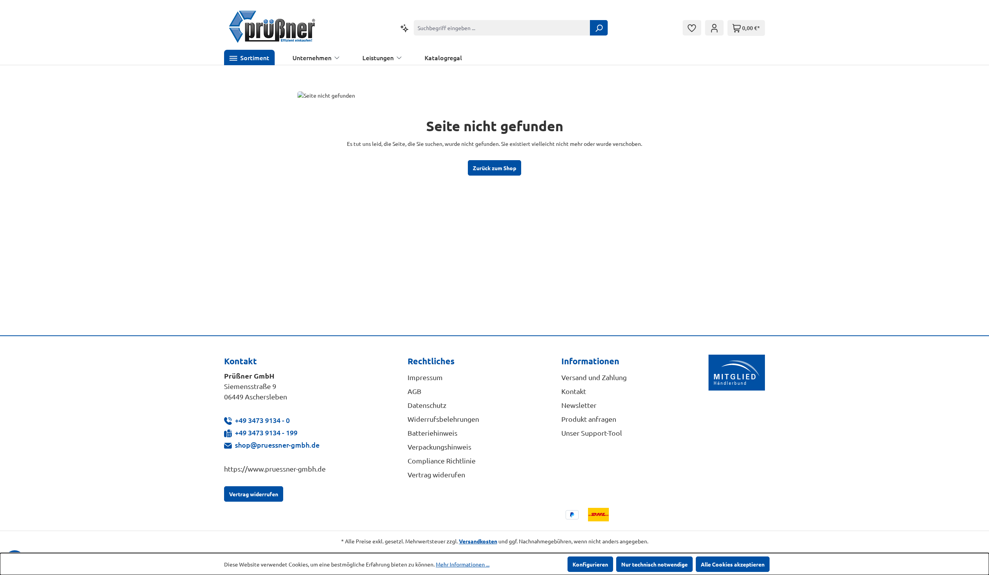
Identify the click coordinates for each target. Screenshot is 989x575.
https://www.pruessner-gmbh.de (275, 469)
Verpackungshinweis (439, 447)
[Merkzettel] (692, 28)
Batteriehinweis (432, 433)
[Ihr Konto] (714, 28)
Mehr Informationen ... (462, 564)
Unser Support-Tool (591, 433)
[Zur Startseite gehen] (272, 27)
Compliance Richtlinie (442, 461)
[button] (249, 57)
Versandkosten (478, 541)
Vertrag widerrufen (253, 493)
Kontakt (573, 391)
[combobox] (502, 28)
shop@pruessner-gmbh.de (277, 444)
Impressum (425, 377)
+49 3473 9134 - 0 (262, 420)
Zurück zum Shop (494, 167)
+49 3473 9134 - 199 (266, 432)
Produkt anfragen (588, 419)
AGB (414, 391)
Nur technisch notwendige (654, 564)
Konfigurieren (590, 564)
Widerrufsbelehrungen (443, 419)
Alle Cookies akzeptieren (733, 564)
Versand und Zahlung (594, 377)
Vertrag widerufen (436, 474)
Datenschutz (427, 405)
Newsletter (578, 405)
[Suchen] (599, 28)
